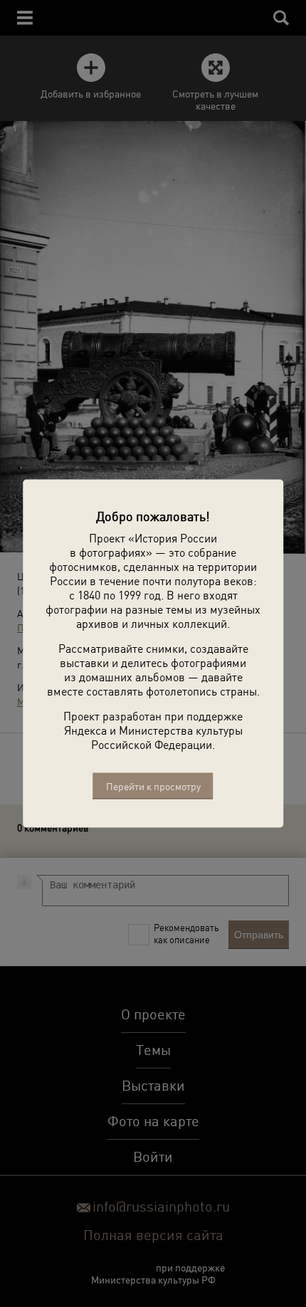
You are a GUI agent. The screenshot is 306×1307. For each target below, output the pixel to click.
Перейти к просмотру (153, 786)
